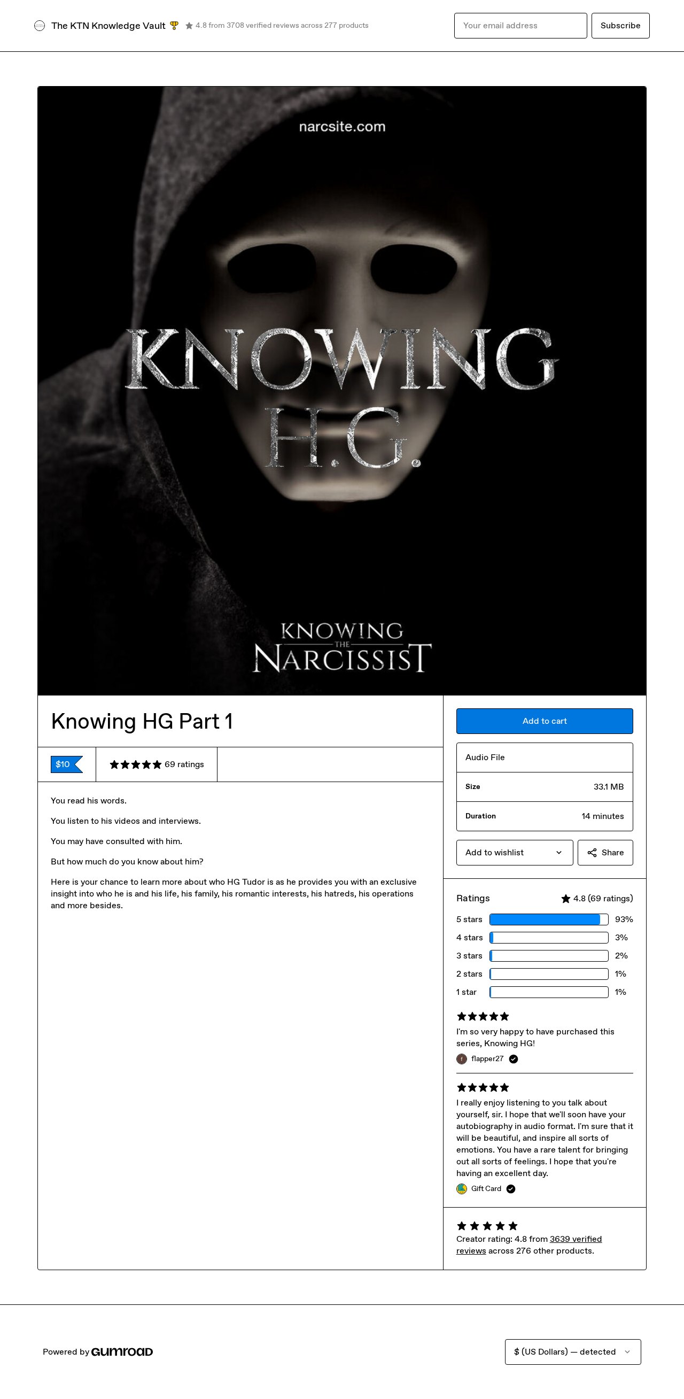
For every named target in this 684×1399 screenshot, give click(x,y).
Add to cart (545, 721)
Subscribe (621, 25)
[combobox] (514, 852)
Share (613, 852)
